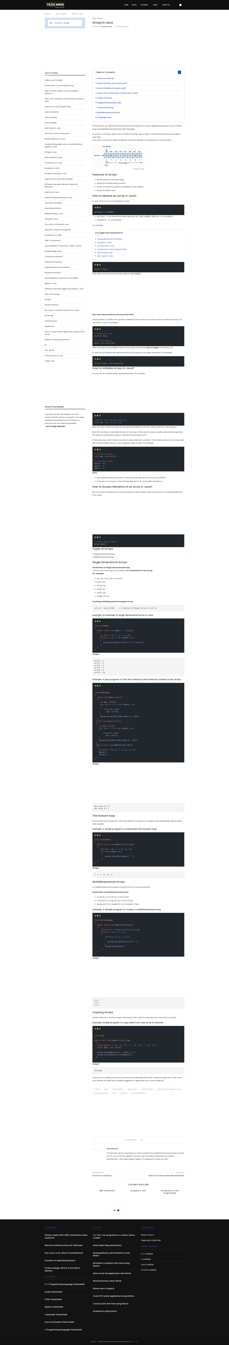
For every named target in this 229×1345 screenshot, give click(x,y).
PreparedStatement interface (109, 239)
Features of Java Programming (58, 106)
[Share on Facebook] (145, 1140)
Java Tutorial (61, 14)
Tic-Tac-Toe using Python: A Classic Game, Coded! (114, 1236)
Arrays (171, 126)
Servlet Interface (52, 305)
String (123, 630)
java (132, 126)
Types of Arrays (104, 98)
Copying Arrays (104, 117)
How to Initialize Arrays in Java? (111, 88)
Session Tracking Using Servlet (57, 339)
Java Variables (51, 123)
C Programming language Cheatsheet (63, 1329)
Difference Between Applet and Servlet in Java (64, 289)
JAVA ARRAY (124, 1093)
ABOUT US (166, 5)
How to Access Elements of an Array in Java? (118, 93)
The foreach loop (105, 107)
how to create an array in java (168, 1089)
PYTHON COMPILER (148, 1270)
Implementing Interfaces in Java (58, 197)
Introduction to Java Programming (111, 249)
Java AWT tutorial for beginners (58, 230)
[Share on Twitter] (147, 1140)
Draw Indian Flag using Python (107, 1245)
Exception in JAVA (104, 242)
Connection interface (54, 256)
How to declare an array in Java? (112, 83)
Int (46, 345)
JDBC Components (53, 240)
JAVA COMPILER (147, 1264)
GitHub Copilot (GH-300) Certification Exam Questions (66, 1236)
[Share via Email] (152, 1140)
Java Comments (52, 112)
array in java (132, 1089)
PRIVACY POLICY (147, 1235)
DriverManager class (53, 251)
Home (47, 14)
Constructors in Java (105, 246)
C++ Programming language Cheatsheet (65, 1284)
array (106, 1089)
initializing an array (101, 1093)
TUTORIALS (144, 5)
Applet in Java (50, 283)
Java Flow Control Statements (57, 133)
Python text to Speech (103, 1288)
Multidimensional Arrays (108, 112)
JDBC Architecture (104, 252)
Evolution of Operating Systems (60, 1260)
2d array (97, 1089)
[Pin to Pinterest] (149, 1140)
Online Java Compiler (54, 80)
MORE (155, 5)
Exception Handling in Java (56, 173)
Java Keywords (51, 117)
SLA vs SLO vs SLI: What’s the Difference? (64, 1253)
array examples (117, 1089)
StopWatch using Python (105, 1311)
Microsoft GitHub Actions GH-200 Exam (64, 1245)
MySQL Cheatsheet (54, 1307)
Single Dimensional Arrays (109, 103)
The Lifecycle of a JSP (54, 355)
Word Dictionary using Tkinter (107, 1281)
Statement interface (53, 262)
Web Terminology (52, 294)
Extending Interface (53, 208)
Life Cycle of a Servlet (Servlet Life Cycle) (62, 310)
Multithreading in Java (54, 213)
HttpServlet (49, 326)
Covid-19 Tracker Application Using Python (113, 1296)
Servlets (48, 299)
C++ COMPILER (147, 1254)
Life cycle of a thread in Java (57, 224)
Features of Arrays (105, 78)
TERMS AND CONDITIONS (151, 1240)
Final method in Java (53, 157)
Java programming (138, 1093)
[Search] (176, 5)
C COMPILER (146, 1259)
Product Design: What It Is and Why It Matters (62, 1269)
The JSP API (49, 350)
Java (142, 169)
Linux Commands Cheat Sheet (59, 1322)
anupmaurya (106, 26)
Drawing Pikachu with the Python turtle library (111, 1254)
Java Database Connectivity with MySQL (61, 278)
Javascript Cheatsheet (56, 1314)
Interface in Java (52, 192)
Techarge (134, 1341)
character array (147, 1089)
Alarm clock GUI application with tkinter (112, 1273)
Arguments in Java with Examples (59, 179)
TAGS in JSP (49, 361)
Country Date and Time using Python (110, 1303)
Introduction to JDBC (53, 235)
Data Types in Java (105, 256)
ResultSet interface (53, 272)
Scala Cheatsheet (53, 1292)
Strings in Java (51, 152)
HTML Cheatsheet (53, 1299)
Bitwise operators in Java (55, 139)
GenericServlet (51, 321)
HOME (126, 5)
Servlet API (49, 315)
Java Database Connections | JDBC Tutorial (63, 246)
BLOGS (134, 5)
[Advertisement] (138, 47)
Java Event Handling (53, 203)
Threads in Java (51, 219)
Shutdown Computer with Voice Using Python (111, 1264)
